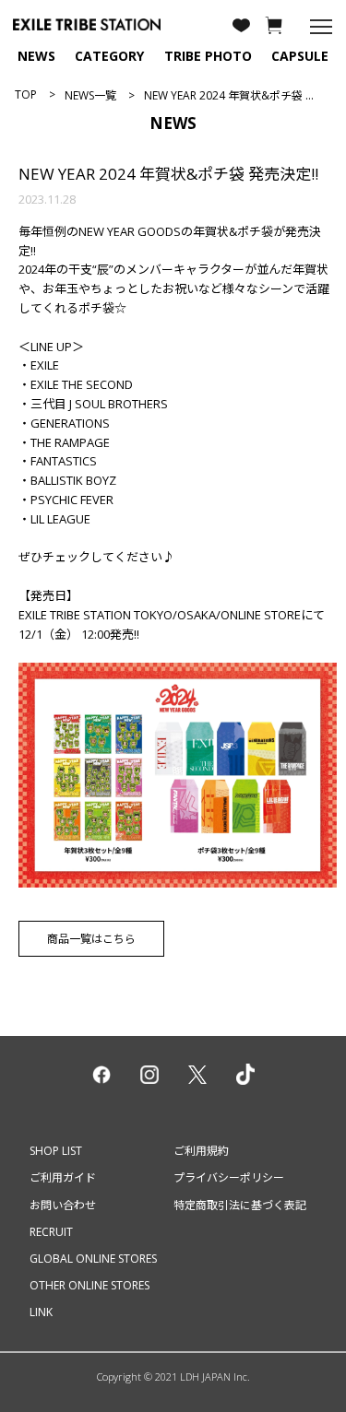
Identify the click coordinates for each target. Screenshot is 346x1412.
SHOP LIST (56, 1151)
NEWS (36, 56)
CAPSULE (299, 56)
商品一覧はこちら (91, 939)
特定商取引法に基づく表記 (239, 1205)
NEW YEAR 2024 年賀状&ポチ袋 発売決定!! (168, 173)
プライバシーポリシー (228, 1177)
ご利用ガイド (63, 1177)
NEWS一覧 (90, 95)
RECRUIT (51, 1232)
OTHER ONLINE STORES (89, 1285)
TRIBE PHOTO (208, 56)
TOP (26, 94)
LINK (41, 1312)
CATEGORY (109, 56)
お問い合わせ (63, 1205)
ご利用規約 (201, 1151)
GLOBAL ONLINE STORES (93, 1258)
